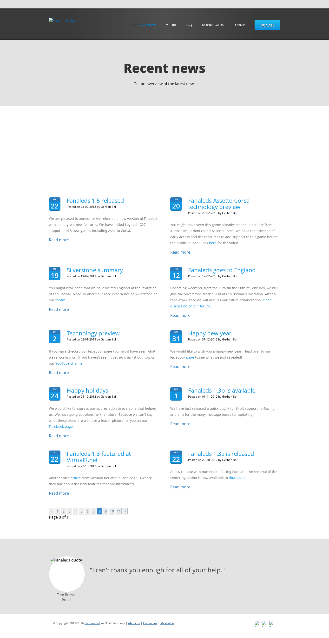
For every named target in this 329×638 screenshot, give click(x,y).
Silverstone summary (95, 270)
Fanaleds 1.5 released (95, 200)
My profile (167, 623)
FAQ (189, 24)
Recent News (144, 24)
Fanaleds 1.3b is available (221, 390)
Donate (267, 25)
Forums (240, 24)
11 (119, 511)
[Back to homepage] (64, 20)
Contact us (150, 623)
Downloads (213, 24)
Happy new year (209, 333)
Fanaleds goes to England (222, 270)
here (213, 243)
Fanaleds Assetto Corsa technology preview (219, 203)
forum (60, 300)
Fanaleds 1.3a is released (221, 454)
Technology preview (93, 333)
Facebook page (61, 426)
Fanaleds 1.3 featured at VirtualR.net (99, 457)
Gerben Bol (92, 623)
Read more (59, 240)
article (76, 478)
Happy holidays (87, 390)
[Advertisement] (164, 142)
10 (112, 511)
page (190, 357)
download (237, 477)
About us (134, 623)
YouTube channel (69, 363)
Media (170, 24)
